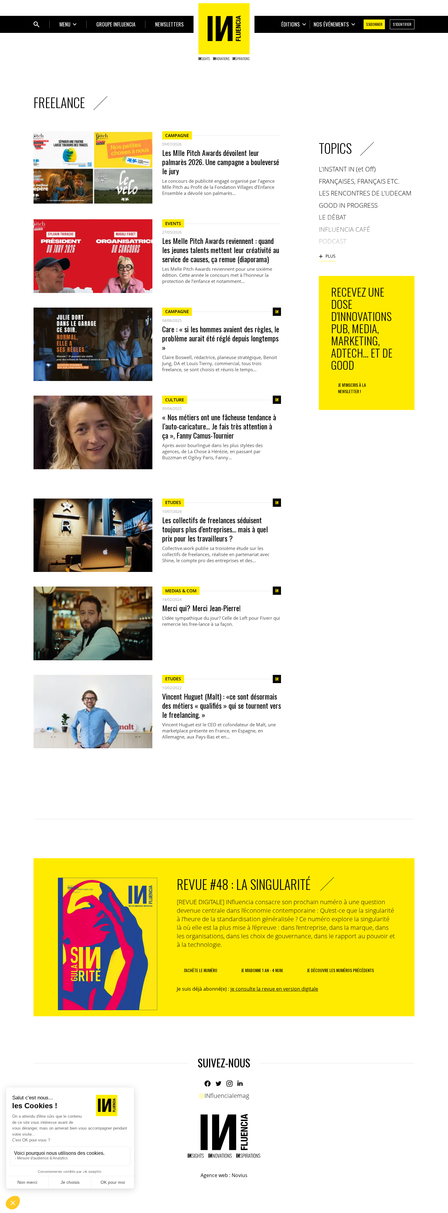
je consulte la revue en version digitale (274, 989)
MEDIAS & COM (181, 591)
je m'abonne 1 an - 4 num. (262, 970)
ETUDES (173, 502)
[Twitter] (218, 1084)
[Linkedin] (240, 1084)
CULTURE (174, 400)
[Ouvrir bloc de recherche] (37, 24)
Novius (239, 1175)
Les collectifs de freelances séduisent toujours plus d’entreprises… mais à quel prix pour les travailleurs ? (215, 529)
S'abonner (374, 24)
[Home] (224, 31)
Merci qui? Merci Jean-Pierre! (201, 607)
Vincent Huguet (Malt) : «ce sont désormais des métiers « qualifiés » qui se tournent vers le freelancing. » (221, 705)
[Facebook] (207, 1084)
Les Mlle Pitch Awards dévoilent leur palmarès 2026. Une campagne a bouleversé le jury (220, 161)
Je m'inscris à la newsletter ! (352, 388)
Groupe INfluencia (115, 24)
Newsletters (169, 24)
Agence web (214, 1175)
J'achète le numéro (200, 970)
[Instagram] (229, 1084)
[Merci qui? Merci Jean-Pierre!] (93, 623)
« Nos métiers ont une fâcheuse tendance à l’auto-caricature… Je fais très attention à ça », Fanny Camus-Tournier (219, 426)
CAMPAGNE (177, 135)
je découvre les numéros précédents (340, 970)
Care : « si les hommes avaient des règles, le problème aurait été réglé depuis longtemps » (220, 338)
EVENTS (173, 223)
